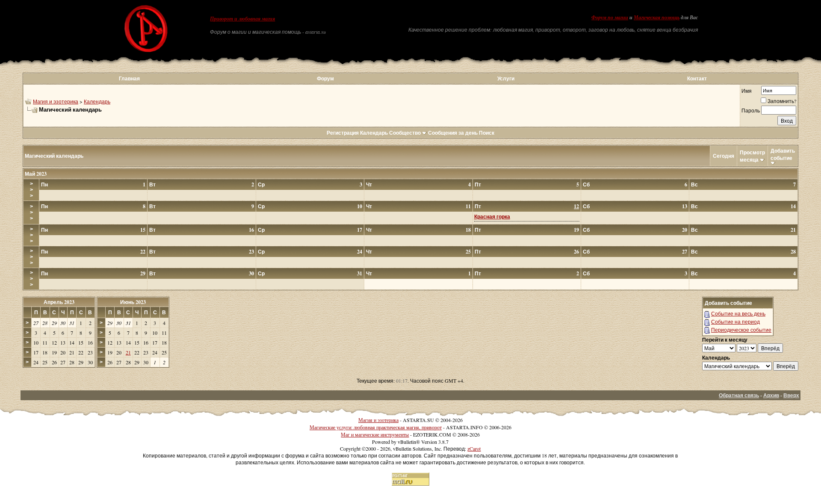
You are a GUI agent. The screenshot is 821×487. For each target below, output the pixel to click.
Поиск (486, 132)
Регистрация (343, 132)
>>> (31, 190)
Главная (129, 78)
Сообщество (405, 132)
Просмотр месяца (752, 156)
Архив (771, 395)
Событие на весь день (738, 313)
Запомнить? (782, 100)
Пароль (750, 110)
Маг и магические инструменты (375, 434)
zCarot (474, 448)
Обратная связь (739, 395)
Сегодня (723, 155)
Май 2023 (36, 173)
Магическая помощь (656, 18)
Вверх (791, 395)
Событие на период (735, 321)
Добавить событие (783, 154)
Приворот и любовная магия (242, 19)
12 (576, 206)
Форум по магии (609, 18)
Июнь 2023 (133, 302)
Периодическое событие (741, 329)
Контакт (697, 78)
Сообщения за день (453, 132)
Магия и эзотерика (55, 101)
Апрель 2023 (59, 302)
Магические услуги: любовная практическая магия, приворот (376, 427)
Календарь (97, 101)
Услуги (505, 78)
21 (128, 352)
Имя (746, 90)
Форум (325, 78)
